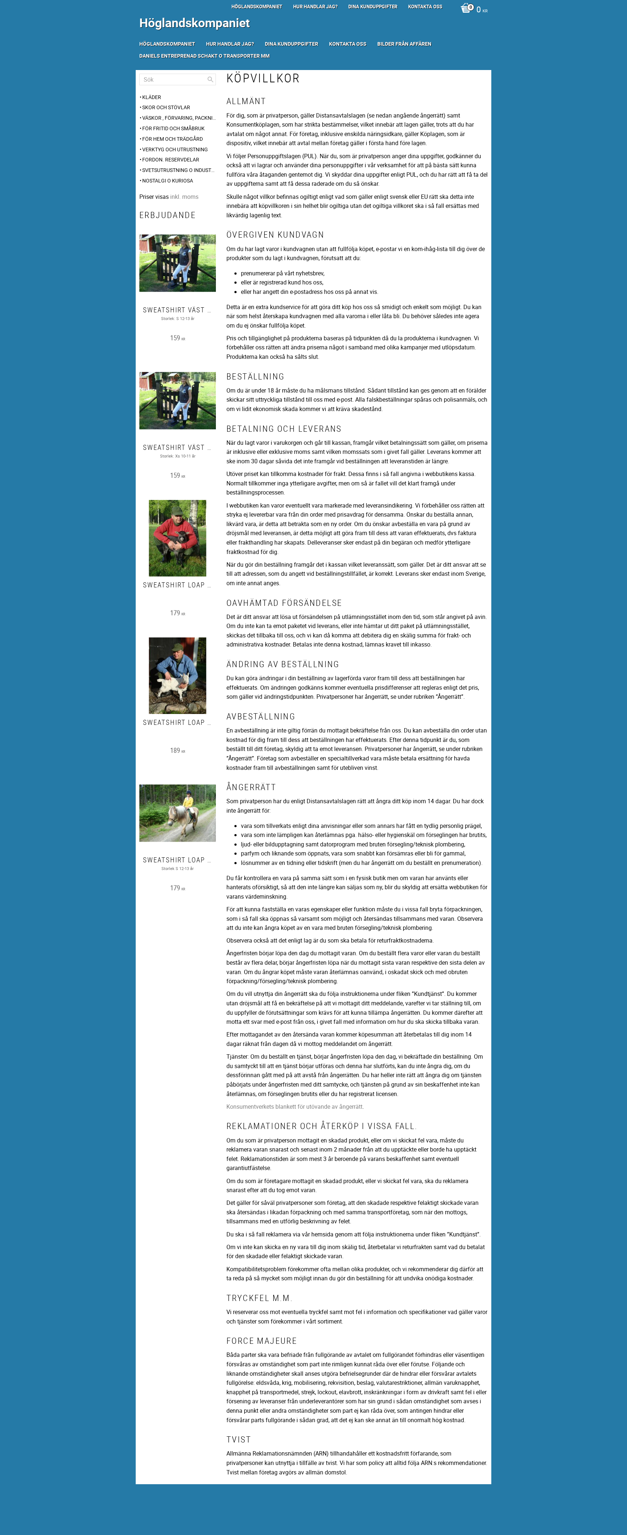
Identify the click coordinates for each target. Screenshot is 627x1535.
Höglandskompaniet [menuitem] (256, 6)
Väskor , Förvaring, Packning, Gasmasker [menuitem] (179, 117)
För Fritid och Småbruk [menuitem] (173, 128)
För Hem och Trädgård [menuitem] (172, 138)
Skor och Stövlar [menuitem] (166, 107)
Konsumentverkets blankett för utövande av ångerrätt (294, 1107)
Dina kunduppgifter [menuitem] (372, 6)
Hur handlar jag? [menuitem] (315, 6)
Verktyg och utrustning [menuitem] (175, 149)
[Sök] (210, 79)
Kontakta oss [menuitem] (425, 6)
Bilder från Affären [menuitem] (404, 43)
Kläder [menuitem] (151, 97)
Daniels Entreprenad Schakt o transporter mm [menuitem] (204, 55)
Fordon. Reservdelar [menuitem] (170, 159)
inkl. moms (184, 197)
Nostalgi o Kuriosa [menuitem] (167, 180)
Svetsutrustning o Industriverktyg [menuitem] (179, 170)
